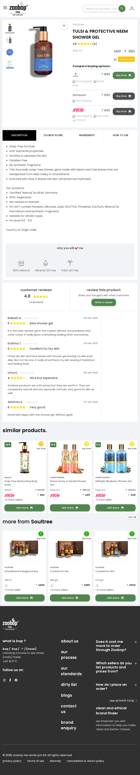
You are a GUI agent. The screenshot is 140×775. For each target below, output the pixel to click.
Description (19, 135)
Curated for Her (59, 571)
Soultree (78, 24)
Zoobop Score (53, 135)
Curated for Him (105, 571)
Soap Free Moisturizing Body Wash (20, 482)
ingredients (86, 135)
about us (69, 641)
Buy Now (121, 75)
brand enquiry (68, 725)
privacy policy (12, 761)
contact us (68, 708)
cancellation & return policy (85, 761)
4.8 (85, 44)
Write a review (104, 302)
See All (132, 517)
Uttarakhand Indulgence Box (21, 571)
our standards (70, 671)
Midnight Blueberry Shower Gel (113, 481)
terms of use (35, 761)
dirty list (69, 684)
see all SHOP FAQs (122, 701)
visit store (22, 507)
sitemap (55, 761)
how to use (120, 135)
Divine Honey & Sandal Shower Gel (68, 482)
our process (69, 654)
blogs (66, 695)
